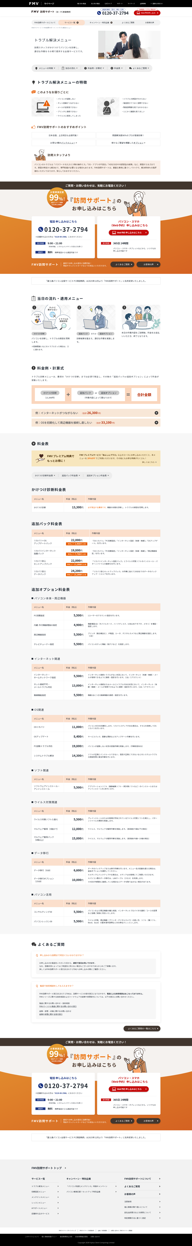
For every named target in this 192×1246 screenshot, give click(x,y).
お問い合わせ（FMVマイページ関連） (122, 1230)
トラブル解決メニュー (40, 1186)
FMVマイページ (36, 28)
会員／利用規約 (102, 1230)
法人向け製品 (95, 3)
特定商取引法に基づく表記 (135, 1218)
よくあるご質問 (122, 264)
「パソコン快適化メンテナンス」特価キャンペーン (86, 1186)
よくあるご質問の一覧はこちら (142, 1028)
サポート (120, 3)
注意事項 (127, 1201)
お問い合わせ (95, 1236)
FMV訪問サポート (49, 28)
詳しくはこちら (148, 462)
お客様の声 (149, 264)
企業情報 (143, 3)
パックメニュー (68, 142)
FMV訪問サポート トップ (47, 1168)
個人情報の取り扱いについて (135, 1207)
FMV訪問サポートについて (137, 1178)
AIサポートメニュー (39, 1208)
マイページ (131, 3)
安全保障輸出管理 (81, 1236)
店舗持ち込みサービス (40, 1213)
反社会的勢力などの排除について (137, 1212)
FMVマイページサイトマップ (67, 1230)
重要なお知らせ (158, 3)
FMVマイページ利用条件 (87, 1230)
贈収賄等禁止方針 (66, 1236)
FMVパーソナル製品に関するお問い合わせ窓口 (58, 1006)
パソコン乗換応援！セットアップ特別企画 (83, 1191)
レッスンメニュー (39, 1202)
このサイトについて (32, 1236)
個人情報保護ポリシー (49, 1236)
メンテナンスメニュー (40, 1197)
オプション (138, 142)
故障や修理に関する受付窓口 (50, 1014)
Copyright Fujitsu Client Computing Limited (96, 1242)
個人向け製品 (81, 3)
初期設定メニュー (39, 1191)
